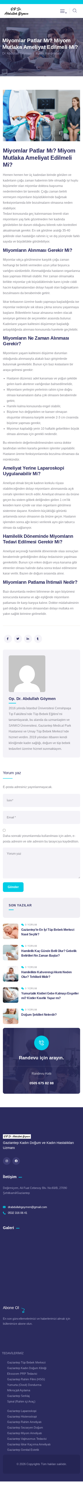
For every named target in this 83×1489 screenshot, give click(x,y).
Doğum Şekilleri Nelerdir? (39, 1014)
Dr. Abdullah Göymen (16, 53)
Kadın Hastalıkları (48, 53)
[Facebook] (16, 1161)
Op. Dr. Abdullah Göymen (32, 699)
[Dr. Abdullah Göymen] (16, 11)
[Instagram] (6, 1161)
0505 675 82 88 (42, 1083)
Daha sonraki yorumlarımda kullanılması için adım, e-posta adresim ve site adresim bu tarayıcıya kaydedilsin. (41, 838)
